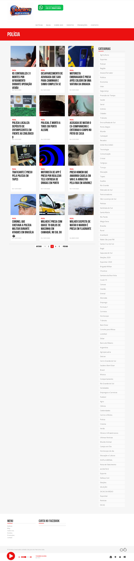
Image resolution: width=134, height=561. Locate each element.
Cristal (102, 158)
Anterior (39, 246)
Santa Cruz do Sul (107, 244)
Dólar (102, 338)
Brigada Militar (106, 266)
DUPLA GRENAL (106, 460)
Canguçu (103, 163)
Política (103, 77)
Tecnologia (104, 149)
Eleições (103, 482)
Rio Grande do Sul (107, 383)
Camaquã (103, 136)
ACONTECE (104, 469)
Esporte (103, 473)
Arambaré (104, 235)
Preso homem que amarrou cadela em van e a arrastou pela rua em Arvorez (81, 177)
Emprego (103, 302)
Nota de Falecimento (108, 464)
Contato (95, 25)
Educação (103, 172)
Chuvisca (103, 271)
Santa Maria (105, 212)
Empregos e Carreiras (108, 392)
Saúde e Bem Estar (107, 365)
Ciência (103, 406)
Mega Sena (104, 221)
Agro (102, 401)
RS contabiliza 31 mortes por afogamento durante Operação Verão (22, 80)
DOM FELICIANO (106, 145)
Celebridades (105, 410)
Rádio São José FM (107, 239)
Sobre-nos (58, 25)
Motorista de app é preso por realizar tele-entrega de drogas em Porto (51, 177)
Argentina (104, 347)
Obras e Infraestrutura (109, 433)
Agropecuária (105, 352)
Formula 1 (104, 307)
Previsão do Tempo (107, 95)
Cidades (103, 113)
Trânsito (103, 118)
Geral (102, 104)
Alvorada (103, 298)
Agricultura (104, 55)
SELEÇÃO (103, 487)
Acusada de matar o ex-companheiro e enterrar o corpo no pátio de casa (80, 128)
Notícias (39, 25)
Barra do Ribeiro (106, 343)
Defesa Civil (104, 478)
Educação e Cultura (107, 455)
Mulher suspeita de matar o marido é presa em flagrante (80, 225)
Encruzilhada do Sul (107, 122)
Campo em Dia (105, 446)
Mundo (103, 131)
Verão (102, 428)
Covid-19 (103, 280)
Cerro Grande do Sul (108, 361)
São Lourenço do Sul (108, 199)
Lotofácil (103, 334)
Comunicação (105, 154)
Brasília (103, 226)
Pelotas (103, 203)
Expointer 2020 (106, 262)
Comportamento (106, 379)
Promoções (82, 25)
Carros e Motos (106, 415)
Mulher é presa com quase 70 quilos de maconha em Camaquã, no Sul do (51, 227)
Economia (104, 82)
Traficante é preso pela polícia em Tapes (22, 175)
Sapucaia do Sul (106, 253)
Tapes (102, 176)
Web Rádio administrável (123, 549)
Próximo (65, 246)
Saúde (102, 100)
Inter (102, 86)
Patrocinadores (106, 194)
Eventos (70, 25)
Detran (103, 356)
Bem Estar (104, 325)
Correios (103, 311)
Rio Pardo (104, 217)
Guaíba (103, 181)
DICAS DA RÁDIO (106, 491)
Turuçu (103, 167)
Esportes (103, 59)
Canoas (103, 284)
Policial (103, 64)
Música (103, 374)
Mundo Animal (105, 442)
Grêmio (103, 109)
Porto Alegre (105, 127)
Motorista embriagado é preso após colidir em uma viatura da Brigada (80, 79)
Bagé (102, 248)
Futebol (103, 397)
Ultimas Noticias (106, 437)
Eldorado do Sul (106, 190)
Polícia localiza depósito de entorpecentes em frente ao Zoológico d (23, 130)
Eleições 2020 (105, 257)
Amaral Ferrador (106, 73)
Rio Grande (104, 185)
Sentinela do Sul (106, 208)
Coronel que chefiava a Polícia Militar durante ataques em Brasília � (23, 229)
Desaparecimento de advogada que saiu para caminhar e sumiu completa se (52, 79)
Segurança (104, 91)
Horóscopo (104, 316)
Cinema (103, 424)
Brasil (102, 370)
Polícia (102, 419)
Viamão (103, 289)
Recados (103, 140)
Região (103, 68)
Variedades (104, 388)
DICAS (102, 505)
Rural (102, 230)
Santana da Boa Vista (108, 275)
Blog (48, 25)
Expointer (104, 496)
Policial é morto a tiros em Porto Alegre (50, 126)
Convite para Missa (107, 329)
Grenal (102, 293)
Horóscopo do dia (107, 451)
